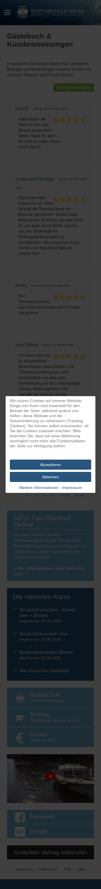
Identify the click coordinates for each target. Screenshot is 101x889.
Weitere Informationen (39, 487)
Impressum (72, 487)
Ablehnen (50, 477)
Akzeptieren (50, 464)
